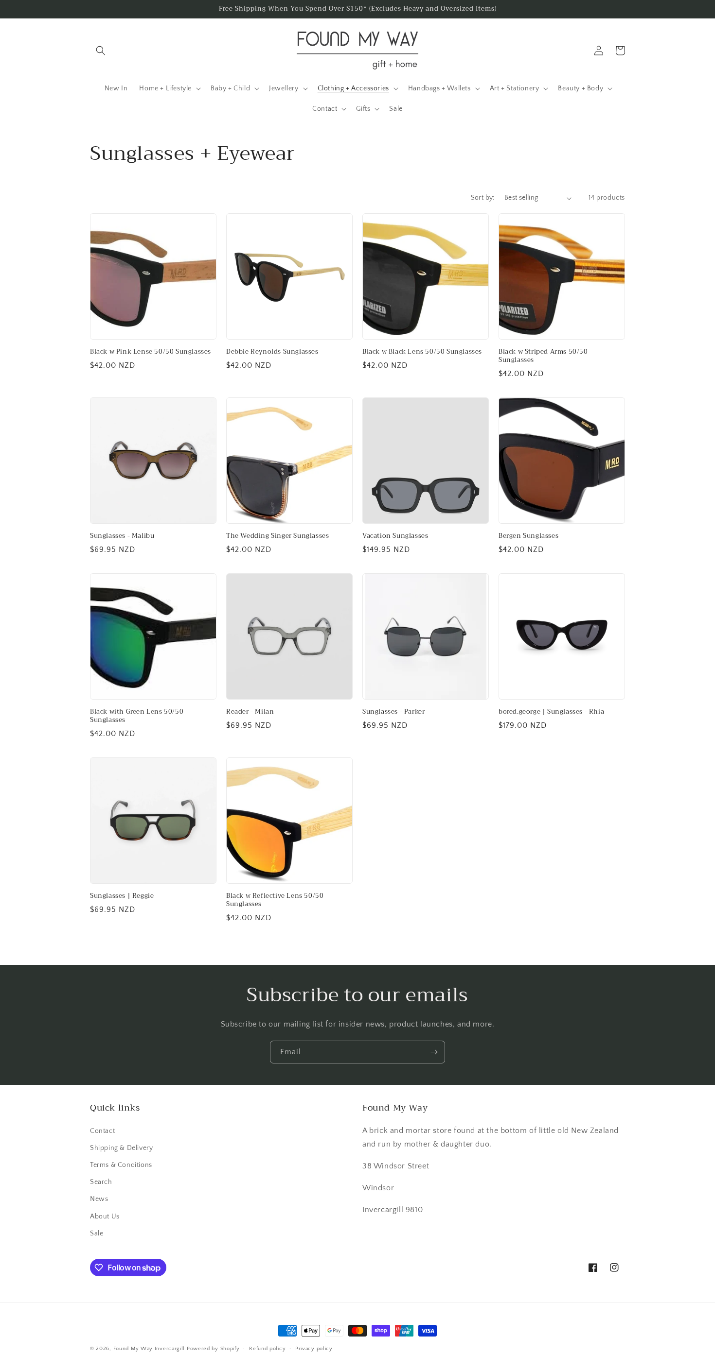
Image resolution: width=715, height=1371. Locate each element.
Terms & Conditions (121, 1165)
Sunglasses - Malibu (122, 536)
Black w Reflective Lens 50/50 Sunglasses (274, 900)
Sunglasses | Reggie (122, 896)
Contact (102, 1131)
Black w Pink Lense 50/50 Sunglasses (150, 352)
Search (101, 1182)
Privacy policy (314, 1349)
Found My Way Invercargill (149, 1349)
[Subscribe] (434, 1052)
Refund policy (267, 1349)
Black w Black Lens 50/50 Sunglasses (422, 352)
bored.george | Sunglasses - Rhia (551, 712)
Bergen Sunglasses (528, 536)
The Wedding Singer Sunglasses (277, 536)
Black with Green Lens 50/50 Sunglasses (136, 716)
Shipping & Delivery (121, 1148)
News (99, 1199)
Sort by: (483, 198)
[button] (100, 50)
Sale (96, 1233)
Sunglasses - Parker (393, 712)
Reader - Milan (250, 712)
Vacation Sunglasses (395, 536)
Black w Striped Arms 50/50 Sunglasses (543, 356)
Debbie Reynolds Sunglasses (272, 352)
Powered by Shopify (213, 1349)
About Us (105, 1216)
